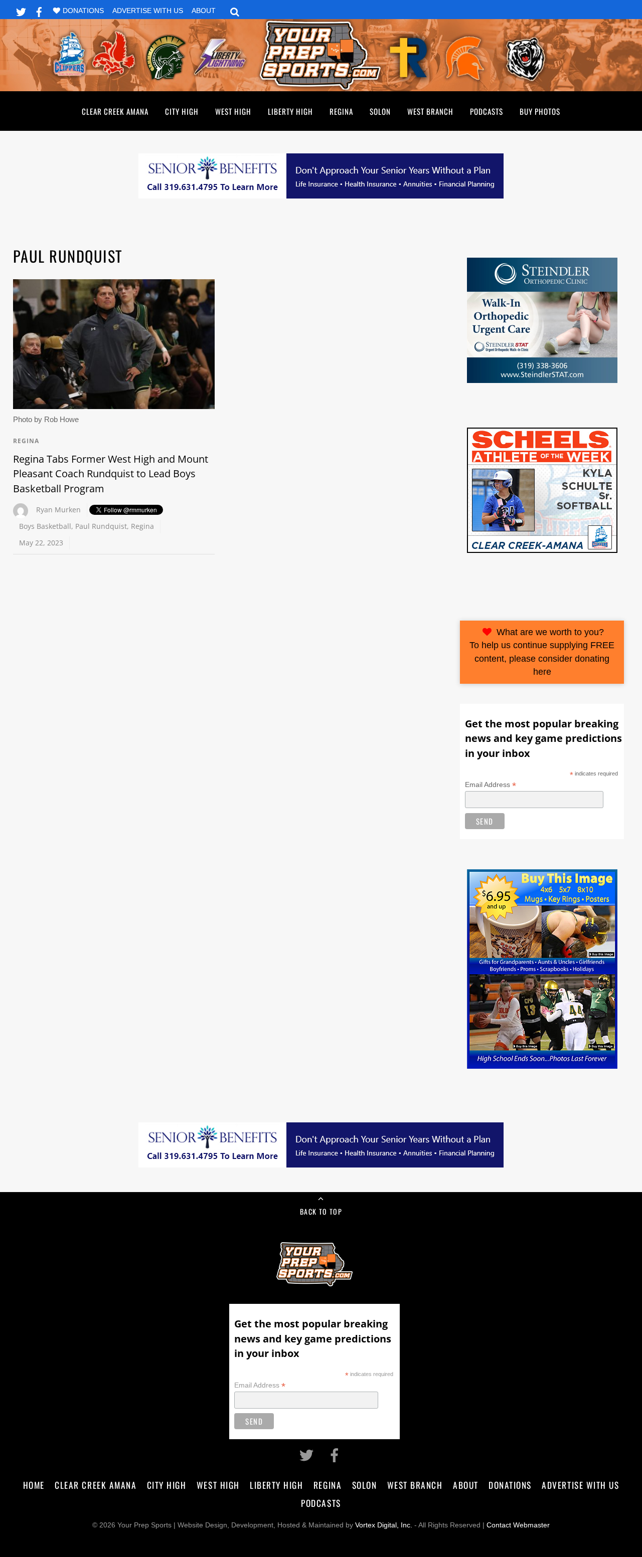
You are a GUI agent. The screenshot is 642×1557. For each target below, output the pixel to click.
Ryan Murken (58, 509)
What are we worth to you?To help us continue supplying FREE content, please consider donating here (541, 652)
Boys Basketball (45, 526)
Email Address (490, 785)
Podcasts (486, 111)
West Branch (430, 111)
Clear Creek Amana (115, 111)
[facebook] (39, 10)
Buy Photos (540, 111)
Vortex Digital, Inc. (383, 1525)
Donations (83, 11)
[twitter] (21, 10)
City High (182, 111)
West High (233, 111)
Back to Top (321, 1211)
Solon (380, 111)
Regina (341, 111)
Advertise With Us (147, 11)
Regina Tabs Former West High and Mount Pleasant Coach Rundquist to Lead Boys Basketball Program (110, 473)
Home (34, 1484)
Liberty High (290, 111)
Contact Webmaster (518, 1525)
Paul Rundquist (101, 526)
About (204, 11)
